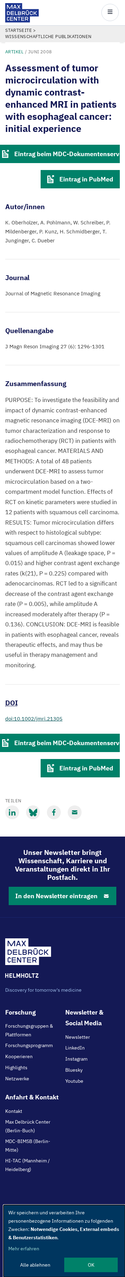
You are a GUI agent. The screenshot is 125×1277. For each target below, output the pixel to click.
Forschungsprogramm (29, 1045)
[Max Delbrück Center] (22, 20)
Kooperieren (19, 1056)
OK (91, 1265)
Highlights (16, 1067)
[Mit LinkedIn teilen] (12, 812)
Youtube (74, 1081)
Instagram (76, 1059)
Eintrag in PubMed (86, 179)
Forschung (20, 1012)
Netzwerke (17, 1078)
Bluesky (74, 1070)
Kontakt (13, 1111)
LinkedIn (75, 1048)
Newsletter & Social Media (84, 1017)
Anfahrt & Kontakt (32, 1097)
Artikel (14, 52)
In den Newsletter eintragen (56, 896)
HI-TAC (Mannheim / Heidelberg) (27, 1165)
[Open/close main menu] (110, 12)
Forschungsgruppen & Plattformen (29, 1030)
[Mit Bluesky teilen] (33, 812)
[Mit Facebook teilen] (54, 812)
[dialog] (64, 1241)
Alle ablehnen (35, 1265)
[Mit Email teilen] (75, 812)
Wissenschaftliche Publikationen (48, 36)
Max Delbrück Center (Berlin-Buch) (27, 1126)
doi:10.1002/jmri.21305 (33, 718)
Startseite (18, 30)
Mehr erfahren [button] (23, 1248)
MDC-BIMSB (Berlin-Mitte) (27, 1145)
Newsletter (77, 1037)
